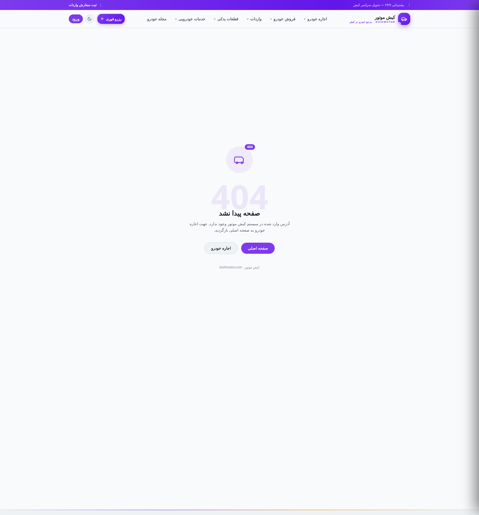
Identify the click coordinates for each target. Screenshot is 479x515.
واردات (256, 18)
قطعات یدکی (227, 18)
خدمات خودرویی (192, 18)
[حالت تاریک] (89, 18)
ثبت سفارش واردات (82, 4)
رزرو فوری (113, 18)
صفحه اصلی (258, 248)
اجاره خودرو (317, 18)
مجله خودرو (157, 18)
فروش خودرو (284, 18)
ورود (76, 18)
